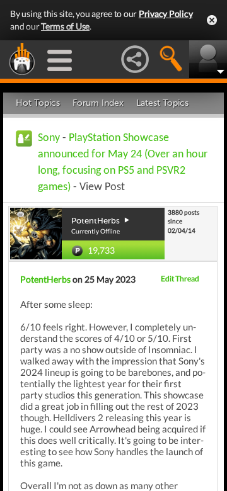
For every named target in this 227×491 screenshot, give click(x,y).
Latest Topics (162, 103)
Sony (49, 138)
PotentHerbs (45, 279)
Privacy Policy (166, 13)
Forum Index (98, 103)
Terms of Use (65, 26)
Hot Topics (38, 103)
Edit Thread (180, 278)
